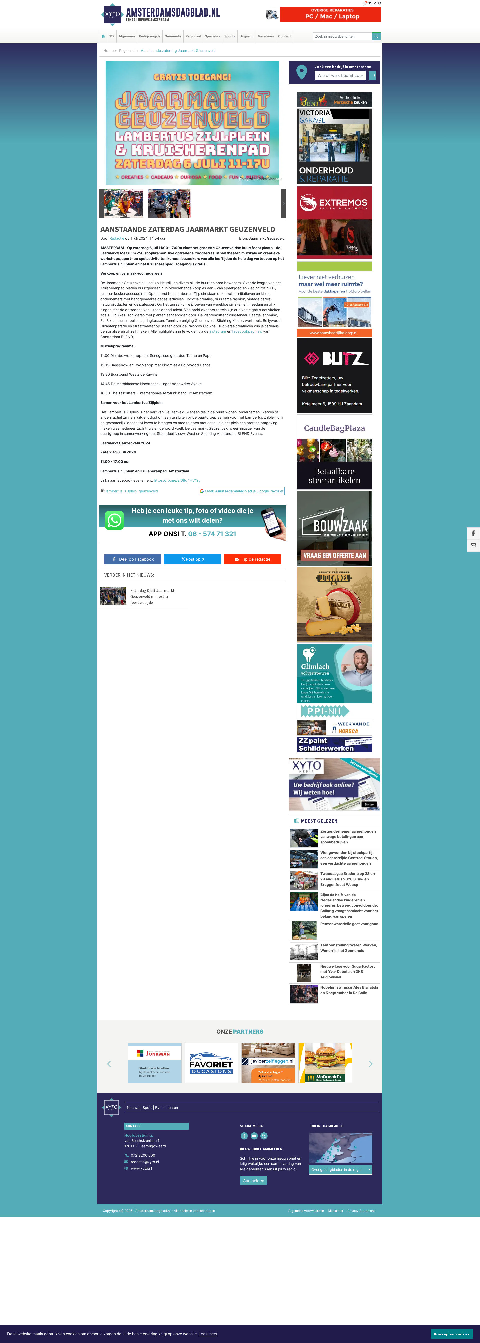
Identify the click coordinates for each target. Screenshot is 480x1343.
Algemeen (127, 36)
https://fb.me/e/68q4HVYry (177, 480)
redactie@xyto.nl (145, 1162)
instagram (218, 331)
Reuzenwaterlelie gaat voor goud (349, 924)
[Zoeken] (376, 36)
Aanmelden (253, 1180)
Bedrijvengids (149, 36)
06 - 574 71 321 (212, 534)
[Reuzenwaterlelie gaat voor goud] (304, 930)
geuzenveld (148, 491)
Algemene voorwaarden (306, 1211)
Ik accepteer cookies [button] (452, 1334)
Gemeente (173, 36)
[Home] (103, 36)
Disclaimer (336, 1211)
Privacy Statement (361, 1211)
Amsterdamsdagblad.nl (173, 12)
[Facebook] (245, 1136)
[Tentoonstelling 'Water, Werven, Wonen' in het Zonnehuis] (304, 951)
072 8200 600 (143, 1155)
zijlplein (131, 491)
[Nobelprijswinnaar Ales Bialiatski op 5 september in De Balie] (304, 994)
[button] (102, 203)
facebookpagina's (247, 331)
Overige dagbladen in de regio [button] (337, 1169)
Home (109, 50)
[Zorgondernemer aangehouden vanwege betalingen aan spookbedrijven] (304, 838)
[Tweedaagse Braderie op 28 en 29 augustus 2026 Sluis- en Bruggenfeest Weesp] (304, 880)
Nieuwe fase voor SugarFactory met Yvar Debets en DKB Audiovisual (348, 971)
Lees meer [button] (208, 1334)
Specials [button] (211, 36)
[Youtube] (255, 1136)
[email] (473, 546)
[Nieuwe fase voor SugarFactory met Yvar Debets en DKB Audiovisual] (304, 973)
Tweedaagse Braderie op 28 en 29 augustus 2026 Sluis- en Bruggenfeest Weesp (347, 878)
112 (112, 36)
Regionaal (193, 36)
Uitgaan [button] (246, 36)
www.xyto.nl (141, 1168)
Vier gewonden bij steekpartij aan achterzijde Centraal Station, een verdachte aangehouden (349, 857)
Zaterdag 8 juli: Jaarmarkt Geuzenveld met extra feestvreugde (152, 596)
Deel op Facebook (136, 559)
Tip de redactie (256, 559)
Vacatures (266, 36)
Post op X (195, 559)
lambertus (114, 491)
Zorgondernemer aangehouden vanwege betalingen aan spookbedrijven (348, 836)
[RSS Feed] (264, 1136)
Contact (284, 36)
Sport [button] (228, 36)
